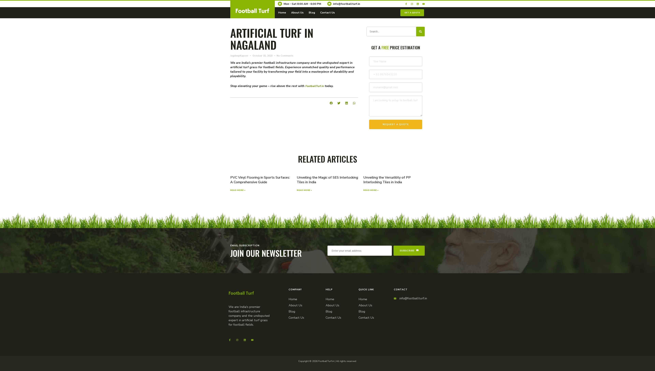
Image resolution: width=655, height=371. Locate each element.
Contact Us (327, 12)
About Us (297, 12)
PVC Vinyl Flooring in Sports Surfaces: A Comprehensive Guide (260, 179)
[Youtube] (423, 4)
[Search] (420, 31)
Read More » (237, 190)
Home (282, 12)
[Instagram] (412, 4)
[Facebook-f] (406, 4)
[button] (331, 103)
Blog (312, 12)
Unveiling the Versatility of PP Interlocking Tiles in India (387, 179)
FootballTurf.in (314, 86)
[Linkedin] (418, 4)
